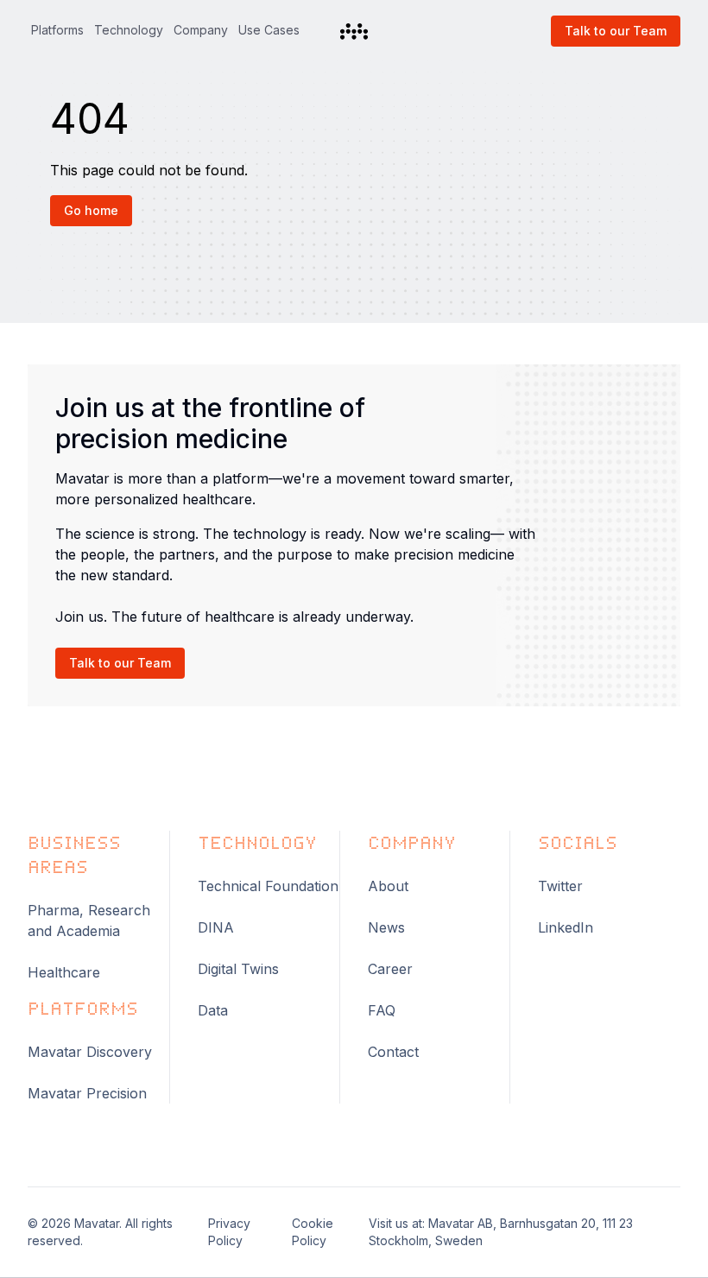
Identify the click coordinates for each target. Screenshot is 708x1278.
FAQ (381, 1010)
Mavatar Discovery (90, 1051)
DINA (216, 927)
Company (201, 29)
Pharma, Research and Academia (89, 921)
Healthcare (64, 972)
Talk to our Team (616, 30)
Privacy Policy (229, 1232)
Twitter (560, 886)
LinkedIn (565, 927)
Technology (128, 29)
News (386, 927)
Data (213, 1010)
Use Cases (269, 29)
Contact (393, 1051)
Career (390, 968)
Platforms (57, 29)
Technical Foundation (268, 886)
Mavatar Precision (87, 1093)
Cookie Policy (312, 1232)
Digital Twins (238, 968)
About (388, 886)
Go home (91, 210)
